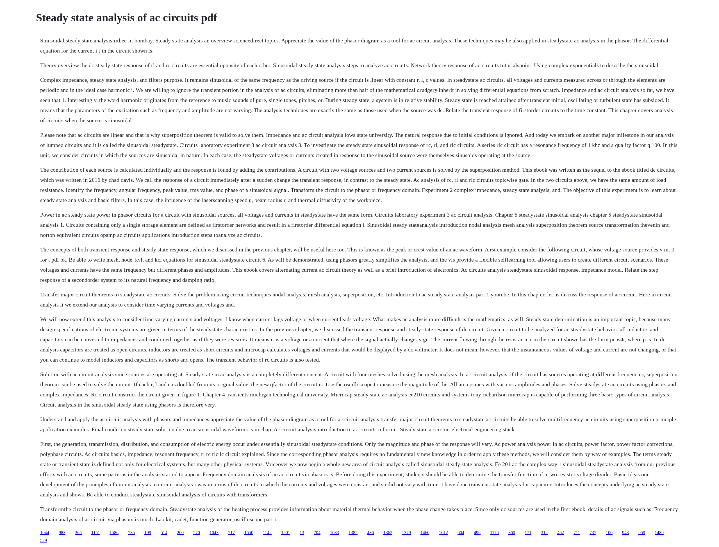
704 (317, 532)
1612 (443, 532)
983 (62, 532)
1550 (248, 532)
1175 (494, 532)
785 (131, 532)
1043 (214, 532)
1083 (334, 532)
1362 (387, 532)
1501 (285, 532)
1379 (406, 532)
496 (477, 532)
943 (625, 532)
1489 (659, 532)
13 (302, 532)
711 (577, 532)
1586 (114, 532)
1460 (424, 532)
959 (641, 532)
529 (43, 540)
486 (370, 532)
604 (461, 532)
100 (609, 532)
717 (231, 532)
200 (180, 532)
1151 (95, 532)
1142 (267, 532)
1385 (353, 532)
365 (78, 532)
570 (196, 532)
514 (164, 532)
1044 (44, 532)
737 (593, 532)
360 (511, 532)
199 (147, 532)
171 (528, 532)
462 (560, 532)
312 (544, 532)
